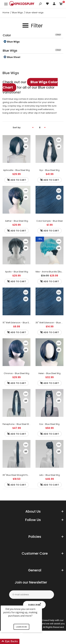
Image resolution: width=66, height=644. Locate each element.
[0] (61, 4)
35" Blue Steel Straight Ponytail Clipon (22, 475)
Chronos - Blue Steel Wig (16, 373)
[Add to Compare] (26, 147)
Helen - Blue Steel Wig (49, 373)
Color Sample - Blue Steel (49, 220)
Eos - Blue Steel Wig (49, 424)
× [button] (40, 603)
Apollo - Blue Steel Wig (16, 271)
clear (58, 34)
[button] (25, 641)
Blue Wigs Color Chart (30, 85)
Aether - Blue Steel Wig (16, 220)
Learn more (21, 627)
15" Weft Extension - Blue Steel (17, 322)
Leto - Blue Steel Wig (49, 475)
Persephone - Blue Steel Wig (17, 424)
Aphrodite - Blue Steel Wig (16, 170)
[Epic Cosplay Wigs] (22, 4)
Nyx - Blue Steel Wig (49, 170)
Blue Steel (13, 57)
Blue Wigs (13, 41)
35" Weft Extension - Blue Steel (51, 322)
